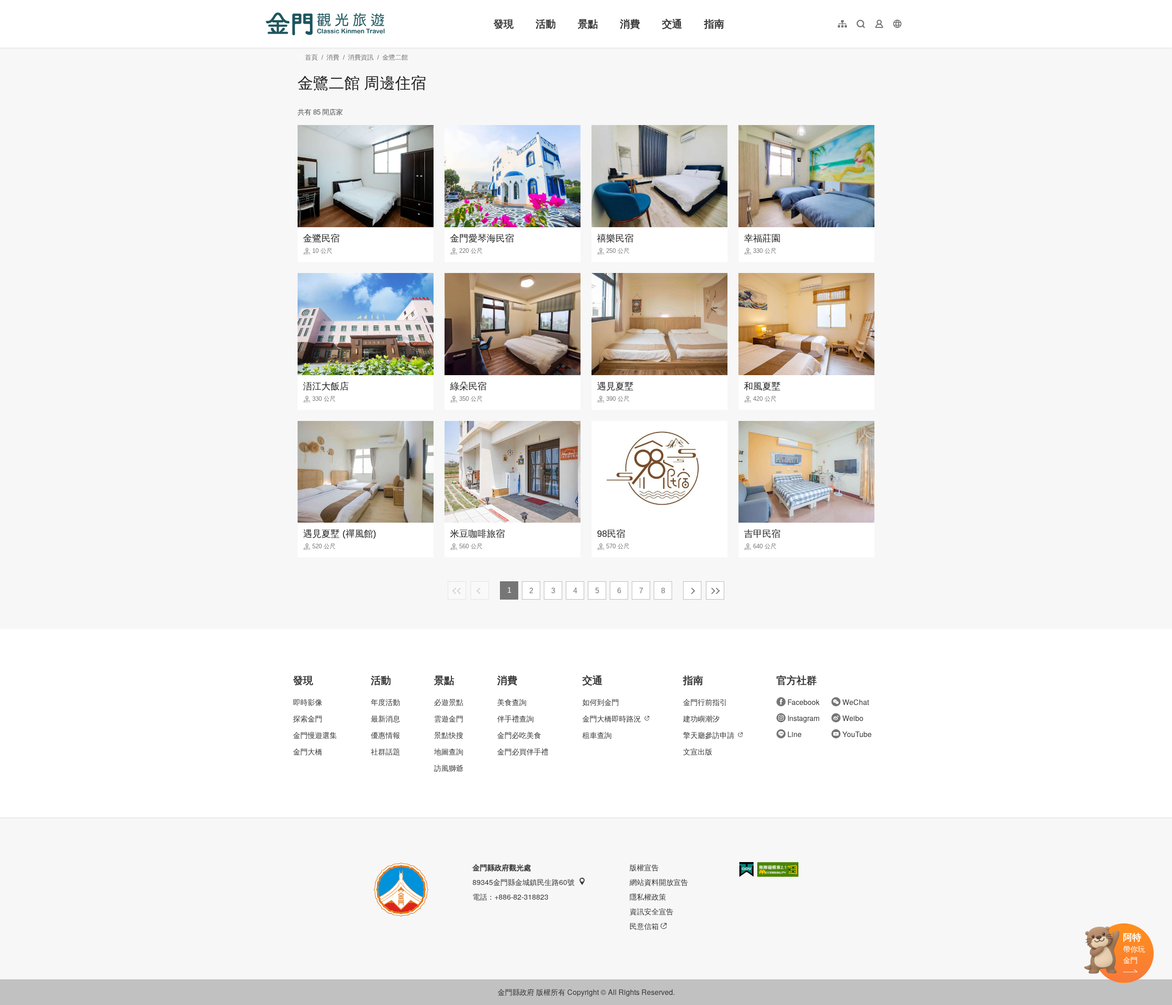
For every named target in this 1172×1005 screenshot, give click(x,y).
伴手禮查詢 (515, 718)
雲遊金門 (448, 718)
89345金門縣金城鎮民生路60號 (523, 882)
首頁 (311, 57)
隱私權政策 (647, 896)
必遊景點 (448, 702)
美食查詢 (511, 702)
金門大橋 (307, 751)
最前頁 (457, 590)
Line (794, 734)
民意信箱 (644, 926)
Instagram (803, 718)
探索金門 (307, 718)
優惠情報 (385, 735)
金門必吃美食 (519, 735)
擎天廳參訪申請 (708, 735)
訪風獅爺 (448, 768)
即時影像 (307, 702)
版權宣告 (644, 867)
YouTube (857, 734)
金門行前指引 (705, 702)
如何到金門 (600, 702)
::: (268, 5)
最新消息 (385, 718)
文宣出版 (697, 751)
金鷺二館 (395, 57)
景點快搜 (448, 735)
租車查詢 (597, 735)
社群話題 (385, 751)
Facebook (803, 702)
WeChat (855, 702)
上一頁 (480, 590)
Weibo (852, 718)
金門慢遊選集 (315, 735)
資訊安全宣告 (651, 911)
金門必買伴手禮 (522, 751)
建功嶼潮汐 (701, 718)
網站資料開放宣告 (658, 882)
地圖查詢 (448, 751)
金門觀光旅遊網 (325, 23)
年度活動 (385, 702)
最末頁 (715, 590)
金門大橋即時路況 (611, 718)
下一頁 (692, 590)
